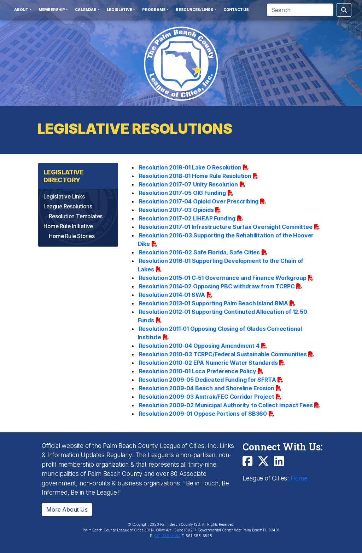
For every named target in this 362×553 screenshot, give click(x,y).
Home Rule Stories (72, 236)
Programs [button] (153, 9)
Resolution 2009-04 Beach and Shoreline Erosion (206, 388)
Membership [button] (52, 9)
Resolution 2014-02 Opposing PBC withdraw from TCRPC (217, 286)
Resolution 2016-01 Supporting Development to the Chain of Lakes (221, 265)
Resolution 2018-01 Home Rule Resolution (195, 175)
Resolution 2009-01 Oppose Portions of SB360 (203, 413)
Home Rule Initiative (68, 226)
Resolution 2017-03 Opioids (176, 209)
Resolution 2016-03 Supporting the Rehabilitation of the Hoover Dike (226, 239)
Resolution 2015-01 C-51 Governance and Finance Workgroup (222, 277)
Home (299, 478)
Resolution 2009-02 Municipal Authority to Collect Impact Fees (226, 405)
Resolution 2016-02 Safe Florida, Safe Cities (199, 252)
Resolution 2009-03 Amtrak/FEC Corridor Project (206, 396)
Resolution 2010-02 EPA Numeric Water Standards (208, 362)
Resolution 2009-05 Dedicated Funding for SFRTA (207, 379)
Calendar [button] (85, 9)
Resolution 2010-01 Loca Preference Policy (197, 371)
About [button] (21, 9)
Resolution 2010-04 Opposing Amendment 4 (199, 345)
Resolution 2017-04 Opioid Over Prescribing (199, 201)
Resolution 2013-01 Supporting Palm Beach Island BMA (213, 303)
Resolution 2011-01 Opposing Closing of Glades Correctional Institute (220, 333)
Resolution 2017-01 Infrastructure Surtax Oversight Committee (226, 226)
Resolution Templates (76, 216)
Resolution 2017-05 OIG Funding (182, 192)
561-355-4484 (167, 536)
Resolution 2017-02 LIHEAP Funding (187, 218)
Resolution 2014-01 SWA (172, 294)
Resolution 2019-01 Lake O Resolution (190, 167)
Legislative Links (64, 196)
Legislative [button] (119, 9)
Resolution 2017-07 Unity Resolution (188, 184)
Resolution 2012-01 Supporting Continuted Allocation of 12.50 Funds (222, 316)
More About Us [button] (66, 509)
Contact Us (236, 9)
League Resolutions (67, 206)
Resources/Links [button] (194, 9)
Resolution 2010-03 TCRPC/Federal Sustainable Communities (223, 354)
